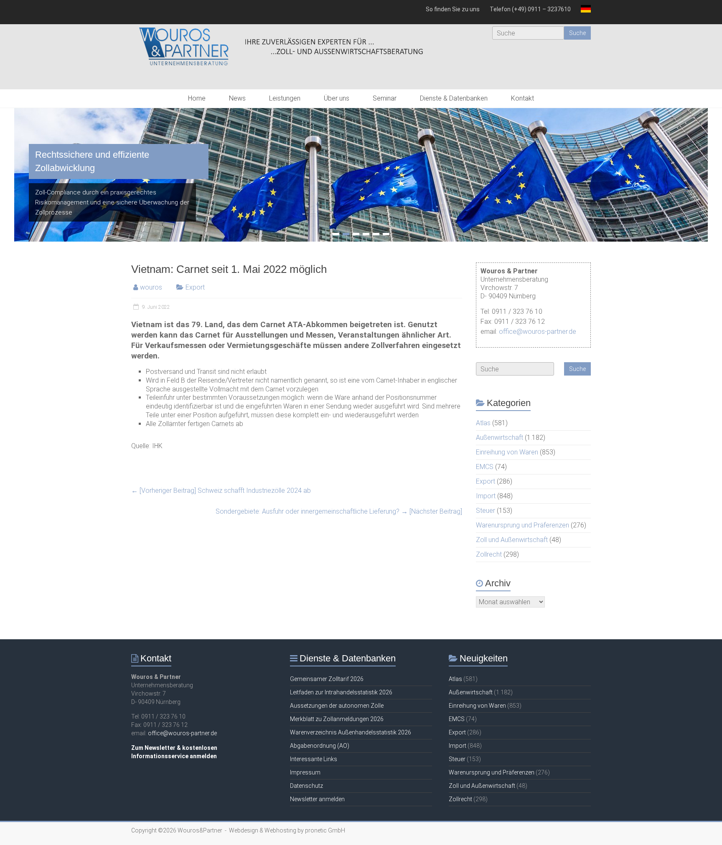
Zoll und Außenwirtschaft (512, 540)
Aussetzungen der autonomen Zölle (337, 705)
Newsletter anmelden (317, 799)
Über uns (336, 98)
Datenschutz (306, 785)
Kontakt (522, 98)
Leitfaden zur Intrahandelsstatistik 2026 (341, 692)
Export (195, 287)
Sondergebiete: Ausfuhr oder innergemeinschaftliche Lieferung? (339, 511)
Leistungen (284, 98)
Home (197, 98)
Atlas (483, 423)
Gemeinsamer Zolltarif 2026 (327, 679)
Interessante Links (313, 759)
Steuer (485, 511)
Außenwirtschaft (499, 437)
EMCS (484, 467)
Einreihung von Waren (507, 452)
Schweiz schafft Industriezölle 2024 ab (221, 490)
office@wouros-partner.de (537, 331)
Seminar (385, 98)
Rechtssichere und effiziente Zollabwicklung (92, 161)
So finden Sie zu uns (453, 9)
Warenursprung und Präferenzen (522, 525)
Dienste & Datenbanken (454, 98)
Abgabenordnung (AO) (319, 745)
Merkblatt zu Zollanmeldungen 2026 (337, 719)
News (237, 98)
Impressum (305, 772)
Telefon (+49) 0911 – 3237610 (530, 9)
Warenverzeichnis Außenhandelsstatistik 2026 (350, 732)
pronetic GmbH (325, 830)
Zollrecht (489, 554)
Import (486, 496)
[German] (583, 12)
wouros (151, 287)
